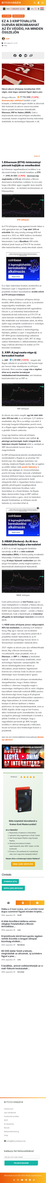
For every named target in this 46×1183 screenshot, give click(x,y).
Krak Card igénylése (23, 864)
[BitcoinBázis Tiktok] (34, 1180)
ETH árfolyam (23, 219)
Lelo (19, 930)
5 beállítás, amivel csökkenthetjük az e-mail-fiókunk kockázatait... (22, 967)
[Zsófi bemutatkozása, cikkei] (3, 38)
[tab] (8, 902)
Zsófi (7, 39)
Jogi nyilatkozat (10, 1112)
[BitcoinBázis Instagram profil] (18, 1180)
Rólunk (6, 1128)
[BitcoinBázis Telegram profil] (30, 1180)
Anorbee (20, 972)
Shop (6, 1135)
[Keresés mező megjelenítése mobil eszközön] (35, 3)
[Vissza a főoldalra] (11, 2)
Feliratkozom (21, 1163)
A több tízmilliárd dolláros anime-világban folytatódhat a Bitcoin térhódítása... (19, 924)
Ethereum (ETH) (10, 881)
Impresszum (8, 1109)
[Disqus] (23, 1005)
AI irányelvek (9, 1124)
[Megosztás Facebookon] (15, 55)
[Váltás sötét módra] (39, 3)
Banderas (21, 945)
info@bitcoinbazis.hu (16, 1141)
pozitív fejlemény (29, 467)
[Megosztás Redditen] (25, 55)
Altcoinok (6, 16)
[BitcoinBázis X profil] (14, 1180)
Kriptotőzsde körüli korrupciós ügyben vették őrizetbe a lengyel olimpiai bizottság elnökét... (22, 939)
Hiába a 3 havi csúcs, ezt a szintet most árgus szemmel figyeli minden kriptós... (22, 910)
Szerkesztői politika (11, 1116)
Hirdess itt (37, 156)
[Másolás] (31, 55)
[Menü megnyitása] (42, 3)
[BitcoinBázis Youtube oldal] (22, 1180)
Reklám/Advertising (11, 1131)
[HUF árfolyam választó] (42, 9)
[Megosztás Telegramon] (20, 55)
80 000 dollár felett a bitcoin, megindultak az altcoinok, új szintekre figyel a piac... (21, 954)
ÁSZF (6, 1120)
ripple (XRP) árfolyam (13, 888)
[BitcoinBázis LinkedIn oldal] (26, 1180)
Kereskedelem (18, 16)
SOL (35, 9)
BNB (11, 9)
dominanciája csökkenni (12, 100)
